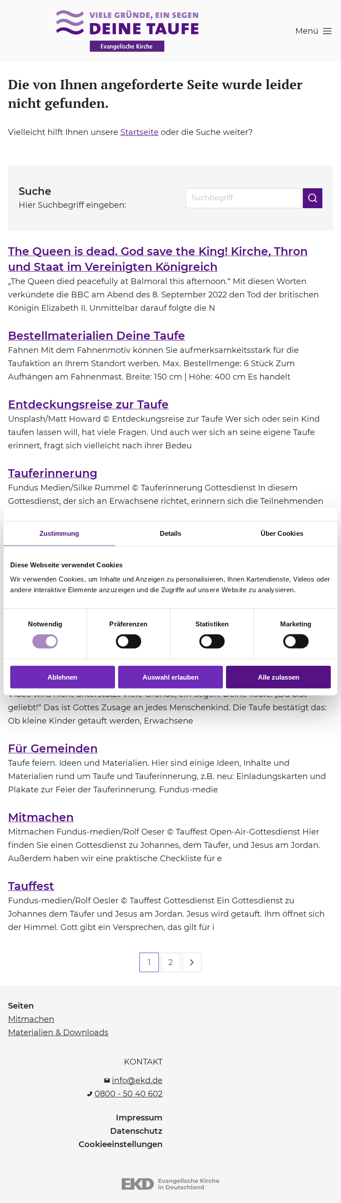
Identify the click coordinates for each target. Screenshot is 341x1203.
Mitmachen (41, 817)
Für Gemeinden (53, 748)
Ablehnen (62, 677)
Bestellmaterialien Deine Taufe (96, 335)
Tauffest (31, 886)
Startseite (139, 132)
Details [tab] (171, 533)
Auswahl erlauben (170, 677)
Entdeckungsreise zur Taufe (88, 404)
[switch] (128, 641)
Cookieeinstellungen (121, 1144)
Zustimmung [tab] (59, 533)
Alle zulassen (278, 677)
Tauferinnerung (52, 473)
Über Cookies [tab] (282, 533)
